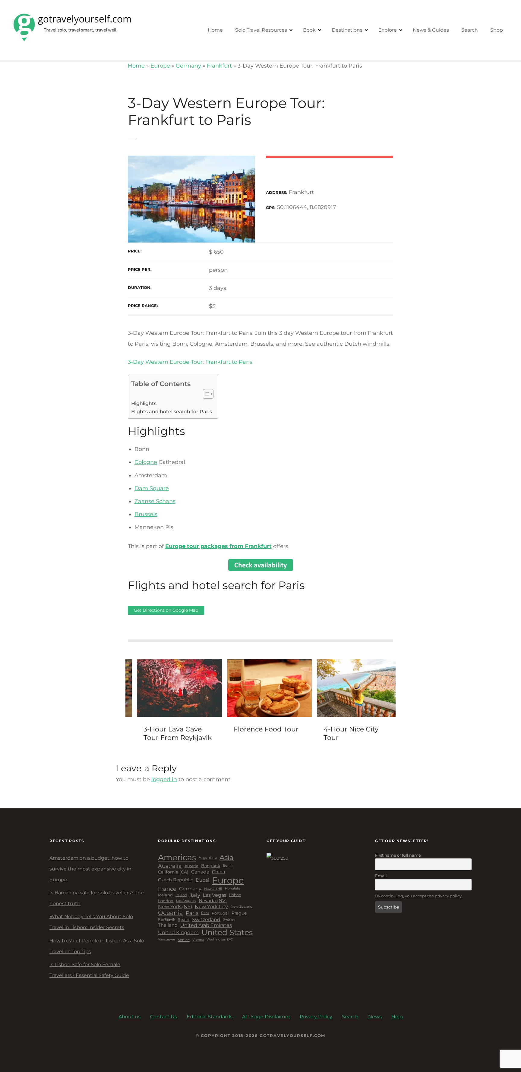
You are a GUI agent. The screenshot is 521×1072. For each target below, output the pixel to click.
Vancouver (166, 939)
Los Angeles (186, 901)
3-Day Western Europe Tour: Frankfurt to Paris (190, 362)
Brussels (145, 514)
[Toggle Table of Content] (205, 394)
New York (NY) (175, 906)
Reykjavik (166, 919)
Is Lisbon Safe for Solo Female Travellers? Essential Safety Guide (89, 970)
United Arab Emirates (206, 925)
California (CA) (173, 872)
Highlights (143, 403)
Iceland (165, 895)
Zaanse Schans (154, 501)
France (167, 889)
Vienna (198, 940)
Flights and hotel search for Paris (171, 411)
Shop (496, 30)
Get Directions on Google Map (166, 610)
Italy (194, 895)
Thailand (168, 925)
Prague (239, 913)
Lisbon (235, 895)
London (165, 901)
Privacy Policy (316, 1017)
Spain (183, 919)
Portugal (220, 913)
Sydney (229, 919)
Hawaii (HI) (213, 889)
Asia (226, 857)
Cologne (145, 462)
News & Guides (431, 30)
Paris (192, 913)
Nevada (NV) (213, 900)
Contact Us (163, 1017)
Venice (184, 940)
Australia (170, 866)
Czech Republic (175, 880)
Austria (191, 866)
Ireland (181, 895)
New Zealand (241, 907)
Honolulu (232, 888)
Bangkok (210, 865)
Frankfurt (219, 65)
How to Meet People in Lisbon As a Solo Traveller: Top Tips (96, 946)
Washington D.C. (220, 939)
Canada (200, 872)
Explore (387, 30)
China (218, 871)
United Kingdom (178, 932)
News (375, 1017)
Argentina (208, 857)
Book (309, 30)
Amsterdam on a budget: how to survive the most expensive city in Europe (90, 869)
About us (129, 1017)
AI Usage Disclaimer (266, 1017)
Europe (160, 65)
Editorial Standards (209, 1017)
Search (469, 30)
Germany (188, 65)
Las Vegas (214, 895)
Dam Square (151, 488)
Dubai (202, 880)
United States (227, 932)
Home (215, 30)
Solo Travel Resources (261, 30)
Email (381, 875)
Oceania (170, 912)
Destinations (347, 30)
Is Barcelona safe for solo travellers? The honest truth (96, 898)
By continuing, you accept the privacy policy (418, 895)
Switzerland (206, 919)
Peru (205, 913)
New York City (211, 906)
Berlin (227, 865)
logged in (164, 779)
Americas (177, 857)
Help (397, 1017)
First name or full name (398, 855)
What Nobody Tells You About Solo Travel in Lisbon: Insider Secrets (91, 922)
